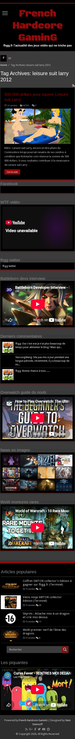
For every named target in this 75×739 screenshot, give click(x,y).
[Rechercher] (65, 649)
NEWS (26, 105)
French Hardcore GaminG (37, 26)
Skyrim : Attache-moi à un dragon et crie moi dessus (46, 615)
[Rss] (26, 729)
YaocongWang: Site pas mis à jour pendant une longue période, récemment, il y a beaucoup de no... (42, 361)
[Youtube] (44, 729)
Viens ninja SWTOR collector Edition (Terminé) (42, 599)
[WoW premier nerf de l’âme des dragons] (11, 635)
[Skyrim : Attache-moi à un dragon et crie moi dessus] (11, 618)
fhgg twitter (10, 260)
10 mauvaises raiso (18, 58)
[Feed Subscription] (73, 85)
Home (3, 65)
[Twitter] (39, 729)
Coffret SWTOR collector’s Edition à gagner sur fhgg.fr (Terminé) (47, 582)
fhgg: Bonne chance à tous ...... (32, 370)
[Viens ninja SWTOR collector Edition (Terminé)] (11, 602)
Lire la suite (12, 172)
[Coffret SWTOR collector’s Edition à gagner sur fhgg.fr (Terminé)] (11, 586)
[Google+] (31, 729)
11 (40, 621)
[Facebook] (35, 729)
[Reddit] (48, 729)
